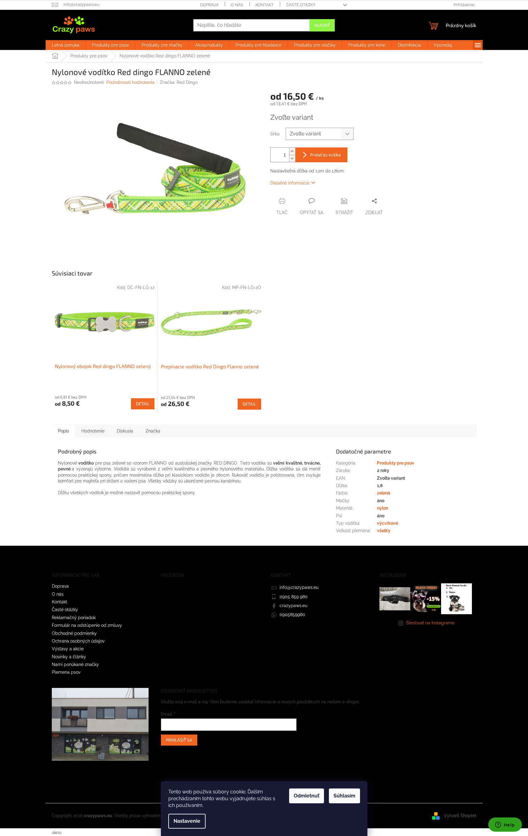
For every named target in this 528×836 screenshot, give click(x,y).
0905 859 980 (294, 596)
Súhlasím (344, 796)
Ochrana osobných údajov (78, 641)
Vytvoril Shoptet (460, 815)
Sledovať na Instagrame (430, 622)
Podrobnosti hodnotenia (130, 82)
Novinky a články (69, 656)
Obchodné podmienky (74, 633)
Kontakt (265, 4)
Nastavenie (187, 821)
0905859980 (292, 614)
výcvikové (387, 523)
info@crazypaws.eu (299, 587)
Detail (142, 403)
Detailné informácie (289, 182)
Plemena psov (66, 672)
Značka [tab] (152, 430)
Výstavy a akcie (68, 648)
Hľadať (322, 25)
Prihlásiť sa (179, 740)
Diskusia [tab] (125, 430)
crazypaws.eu (293, 605)
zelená (383, 492)
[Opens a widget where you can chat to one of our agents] (505, 825)
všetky (384, 530)
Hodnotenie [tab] (92, 430)
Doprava (209, 4)
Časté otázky (300, 4)
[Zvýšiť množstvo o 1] (292, 151)
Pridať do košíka (325, 154)
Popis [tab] (63, 430)
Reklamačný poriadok (74, 617)
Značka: (179, 82)
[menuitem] (65, 45)
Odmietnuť (306, 796)
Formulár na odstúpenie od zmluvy (87, 625)
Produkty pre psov (395, 463)
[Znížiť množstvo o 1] (292, 158)
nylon (382, 508)
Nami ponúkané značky (75, 664)
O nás (237, 4)
